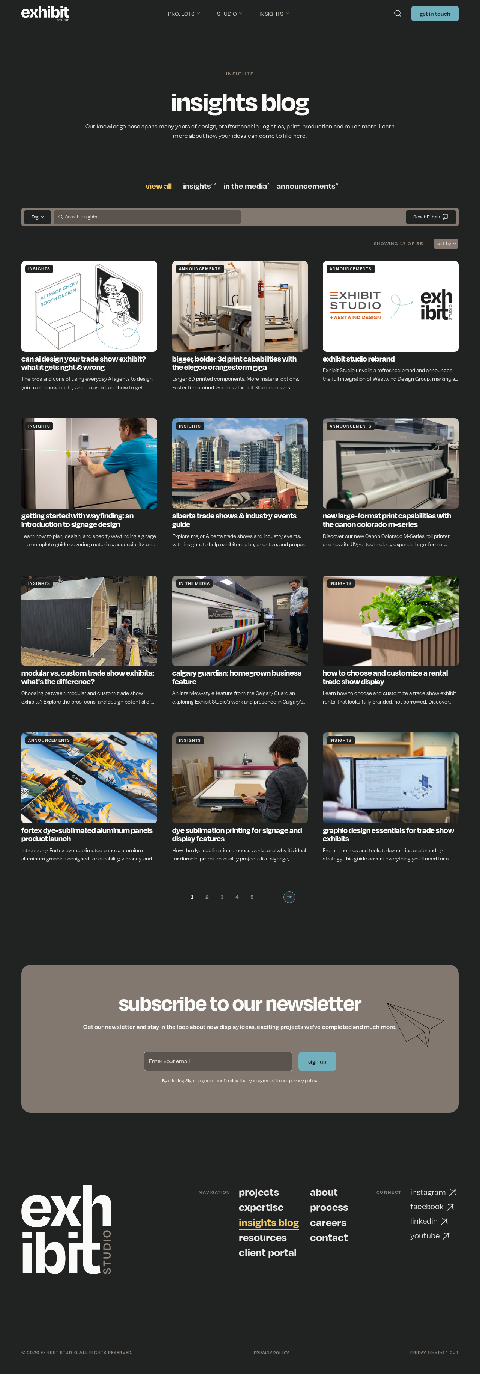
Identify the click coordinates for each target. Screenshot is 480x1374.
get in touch (435, 13)
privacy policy (303, 1080)
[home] (45, 13)
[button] (185, 13)
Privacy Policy (272, 1353)
